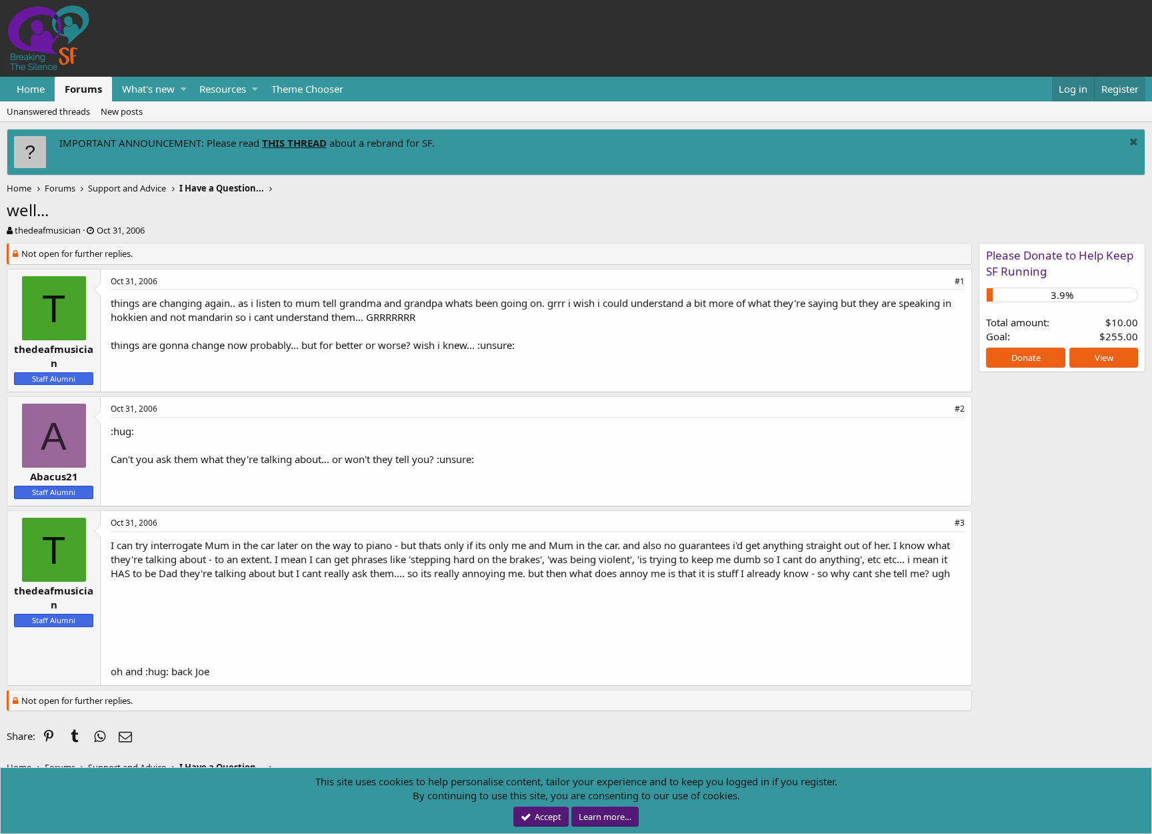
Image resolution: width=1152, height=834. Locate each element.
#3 (960, 522)
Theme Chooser (307, 88)
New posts (122, 111)
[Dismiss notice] (1132, 143)
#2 (960, 408)
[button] (183, 89)
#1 (960, 281)
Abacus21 (54, 476)
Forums (83, 88)
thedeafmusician (48, 230)
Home (31, 88)
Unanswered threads (48, 111)
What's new (148, 88)
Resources (222, 88)
